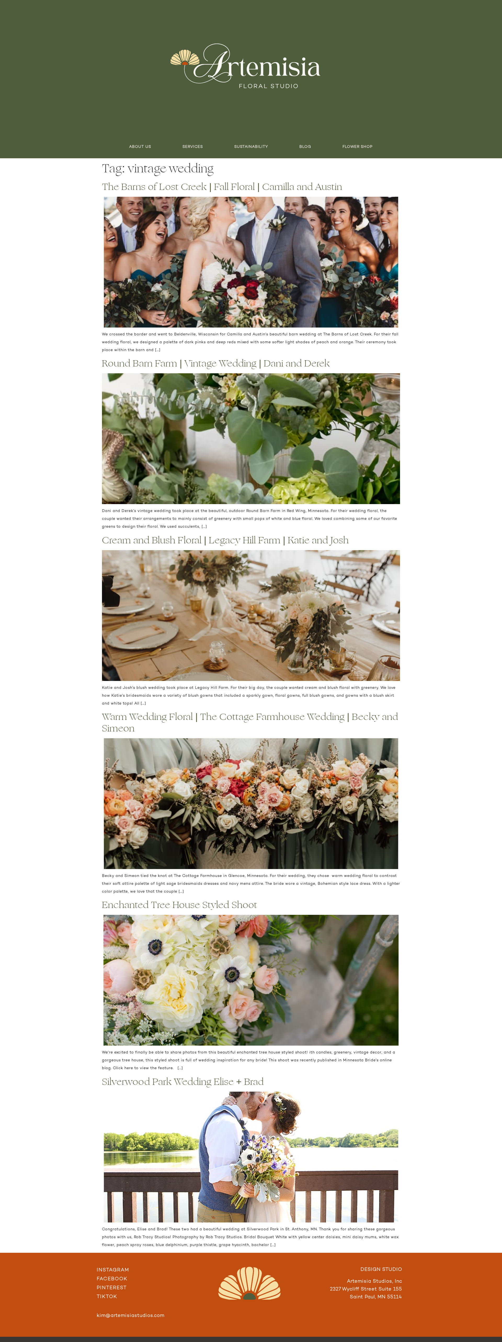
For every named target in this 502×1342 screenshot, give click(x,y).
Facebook (112, 1279)
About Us (140, 147)
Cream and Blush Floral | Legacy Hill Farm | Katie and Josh (225, 540)
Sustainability (251, 147)
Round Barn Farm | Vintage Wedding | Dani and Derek (216, 363)
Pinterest (112, 1287)
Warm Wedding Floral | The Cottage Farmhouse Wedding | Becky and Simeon (250, 722)
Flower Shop (358, 147)
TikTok (107, 1296)
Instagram (113, 1270)
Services (192, 147)
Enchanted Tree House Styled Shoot (179, 905)
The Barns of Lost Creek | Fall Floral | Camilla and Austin (222, 187)
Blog (305, 147)
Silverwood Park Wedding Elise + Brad (183, 1082)
